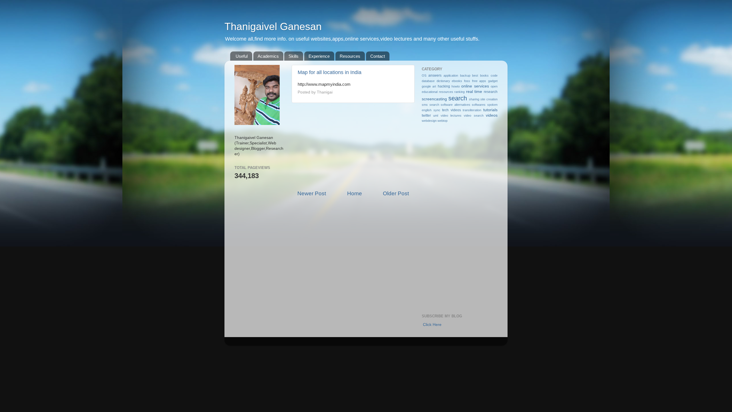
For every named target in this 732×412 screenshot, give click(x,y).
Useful (242, 56)
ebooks (457, 81)
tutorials (490, 110)
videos (492, 115)
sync (436, 110)
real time (474, 91)
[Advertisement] (353, 146)
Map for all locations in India (329, 72)
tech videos (451, 110)
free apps (479, 81)
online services (475, 86)
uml (435, 115)
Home (354, 193)
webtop (442, 120)
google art (429, 86)
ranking (459, 91)
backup (465, 75)
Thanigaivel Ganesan (273, 26)
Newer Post (311, 193)
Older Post (396, 193)
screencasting (434, 99)
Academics (268, 56)
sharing (474, 99)
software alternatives (455, 104)
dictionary (443, 81)
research (491, 92)
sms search (430, 104)
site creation (489, 99)
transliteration (472, 110)
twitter (426, 116)
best (475, 75)
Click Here (432, 325)
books (484, 75)
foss (467, 81)
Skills (294, 56)
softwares (479, 104)
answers (434, 75)
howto (455, 86)
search (457, 98)
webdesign (429, 120)
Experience (319, 56)
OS (424, 75)
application (450, 75)
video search (473, 115)
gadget (493, 81)
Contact (377, 56)
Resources (350, 56)
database (428, 81)
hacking (444, 86)
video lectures (451, 115)
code (494, 75)
